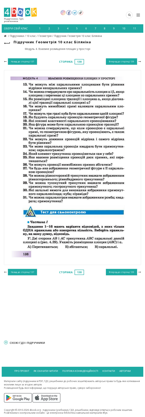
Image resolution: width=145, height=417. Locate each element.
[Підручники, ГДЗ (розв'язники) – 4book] (5, 36)
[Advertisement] (72, 307)
